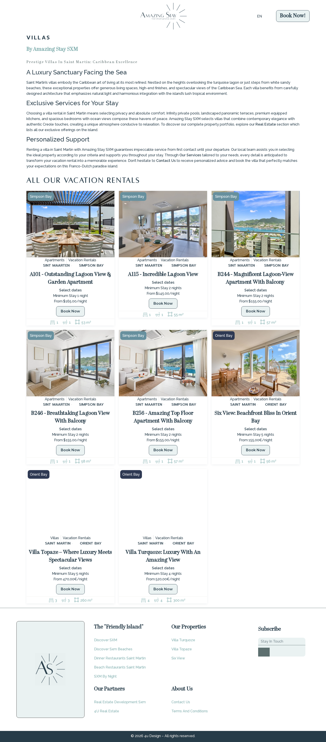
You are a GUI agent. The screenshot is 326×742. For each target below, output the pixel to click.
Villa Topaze (181, 649)
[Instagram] (299, 713)
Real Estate (265, 124)
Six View (178, 658)
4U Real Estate (106, 711)
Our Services (190, 155)
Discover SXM (105, 640)
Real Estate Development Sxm (120, 702)
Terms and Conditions (189, 711)
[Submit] (264, 652)
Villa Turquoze (183, 640)
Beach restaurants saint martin (120, 667)
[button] (15, 16)
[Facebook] (293, 713)
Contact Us (166, 161)
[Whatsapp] (305, 713)
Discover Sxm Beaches (113, 649)
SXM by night (105, 676)
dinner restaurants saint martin (120, 658)
